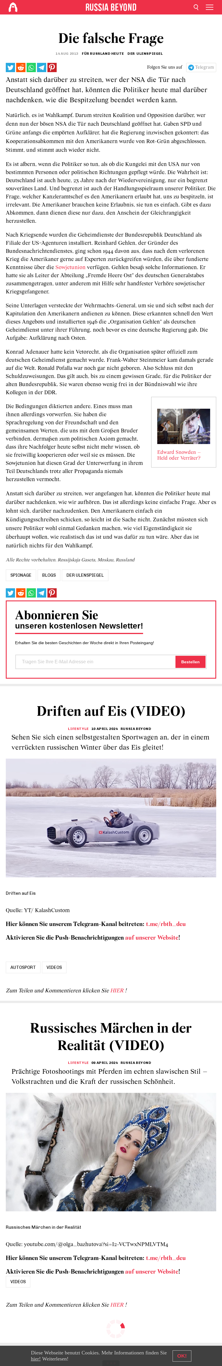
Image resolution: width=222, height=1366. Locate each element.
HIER (117, 991)
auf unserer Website (151, 938)
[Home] (13, 7)
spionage (21, 575)
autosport (23, 967)
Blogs (49, 575)
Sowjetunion (70, 268)
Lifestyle (78, 729)
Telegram (204, 67)
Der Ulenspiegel (85, 575)
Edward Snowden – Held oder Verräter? (179, 455)
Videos (54, 967)
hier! (36, 1359)
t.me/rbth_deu (166, 924)
